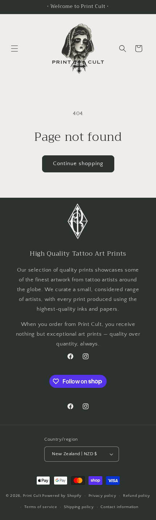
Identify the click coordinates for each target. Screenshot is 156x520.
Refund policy (136, 496)
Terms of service (40, 507)
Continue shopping (78, 163)
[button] (14, 48)
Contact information (119, 507)
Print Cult (32, 496)
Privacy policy (102, 496)
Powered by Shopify (62, 496)
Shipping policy (79, 507)
